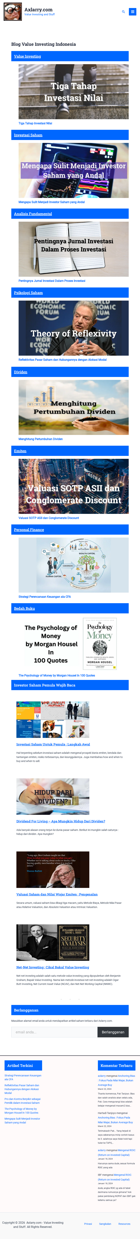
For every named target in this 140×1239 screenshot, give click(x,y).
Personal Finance (29, 529)
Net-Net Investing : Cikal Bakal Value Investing (52, 967)
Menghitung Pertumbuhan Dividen (41, 439)
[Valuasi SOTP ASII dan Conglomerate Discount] (74, 486)
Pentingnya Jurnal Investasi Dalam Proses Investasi (52, 281)
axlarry (102, 1075)
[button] (123, 11)
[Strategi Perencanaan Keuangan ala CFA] (74, 565)
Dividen (20, 371)
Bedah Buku (24, 608)
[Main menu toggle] (132, 11)
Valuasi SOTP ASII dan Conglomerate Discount (49, 518)
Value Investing (27, 56)
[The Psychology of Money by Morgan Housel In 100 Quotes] (74, 643)
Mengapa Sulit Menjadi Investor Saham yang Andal (52, 202)
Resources (124, 1223)
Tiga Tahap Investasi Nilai (35, 123)
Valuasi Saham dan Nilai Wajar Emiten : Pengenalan (57, 894)
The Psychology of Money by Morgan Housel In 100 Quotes (57, 675)
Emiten (20, 450)
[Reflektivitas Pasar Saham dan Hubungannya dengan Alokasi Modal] (74, 328)
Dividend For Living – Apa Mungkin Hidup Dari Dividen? (60, 821)
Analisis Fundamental (33, 213)
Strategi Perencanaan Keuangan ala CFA (45, 596)
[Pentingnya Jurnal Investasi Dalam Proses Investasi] (74, 249)
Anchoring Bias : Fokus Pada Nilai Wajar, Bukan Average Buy (116, 1080)
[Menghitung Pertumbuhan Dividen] (74, 407)
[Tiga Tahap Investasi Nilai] (74, 91)
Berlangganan (113, 1032)
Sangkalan (105, 1223)
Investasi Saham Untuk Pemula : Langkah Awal (53, 744)
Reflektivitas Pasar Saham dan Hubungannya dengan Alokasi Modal (63, 359)
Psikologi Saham (28, 292)
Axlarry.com (38, 9)
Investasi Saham (28, 135)
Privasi (88, 1223)
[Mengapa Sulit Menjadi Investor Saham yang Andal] (74, 170)
